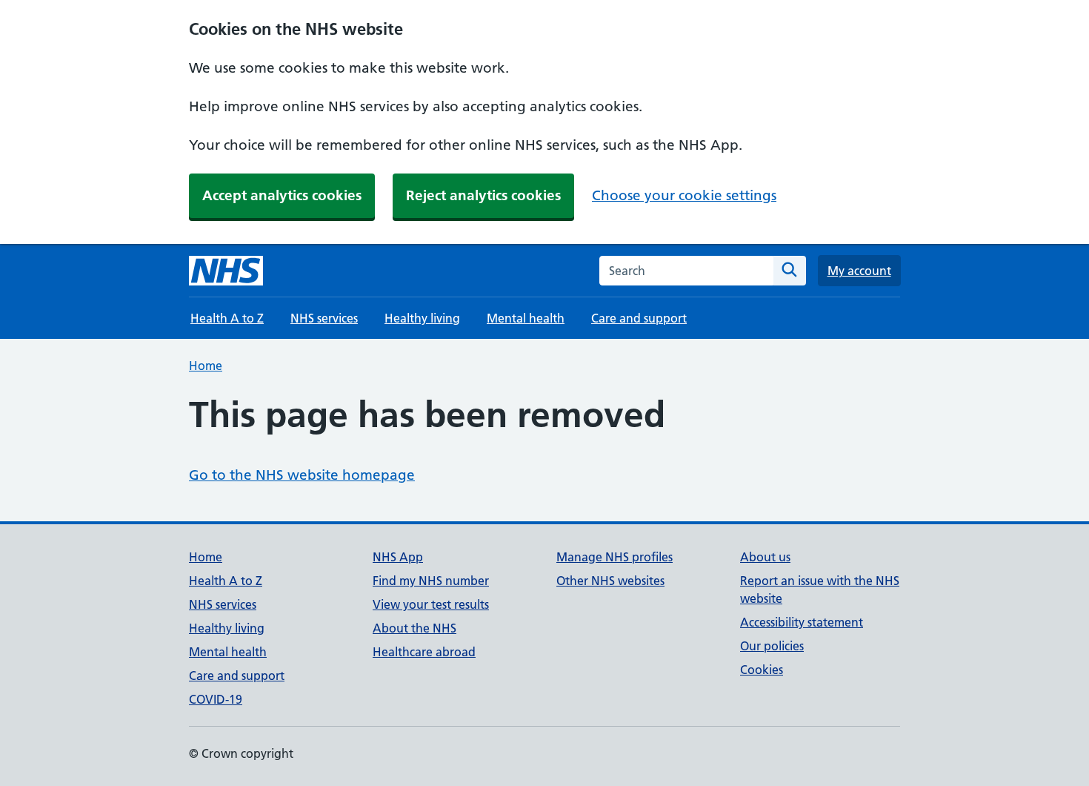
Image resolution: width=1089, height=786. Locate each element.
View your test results (431, 604)
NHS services (324, 318)
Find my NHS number (431, 580)
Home (205, 365)
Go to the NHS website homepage (302, 474)
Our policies (772, 645)
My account (859, 270)
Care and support (639, 318)
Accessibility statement (801, 622)
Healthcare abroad (424, 651)
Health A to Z (227, 318)
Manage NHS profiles (614, 556)
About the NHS (414, 628)
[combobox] (686, 270)
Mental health (526, 318)
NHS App (398, 556)
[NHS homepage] (226, 270)
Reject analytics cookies (483, 195)
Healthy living (422, 318)
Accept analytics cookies (282, 195)
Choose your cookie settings (684, 195)
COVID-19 (215, 699)
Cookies (761, 669)
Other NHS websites (610, 580)
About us (765, 556)
